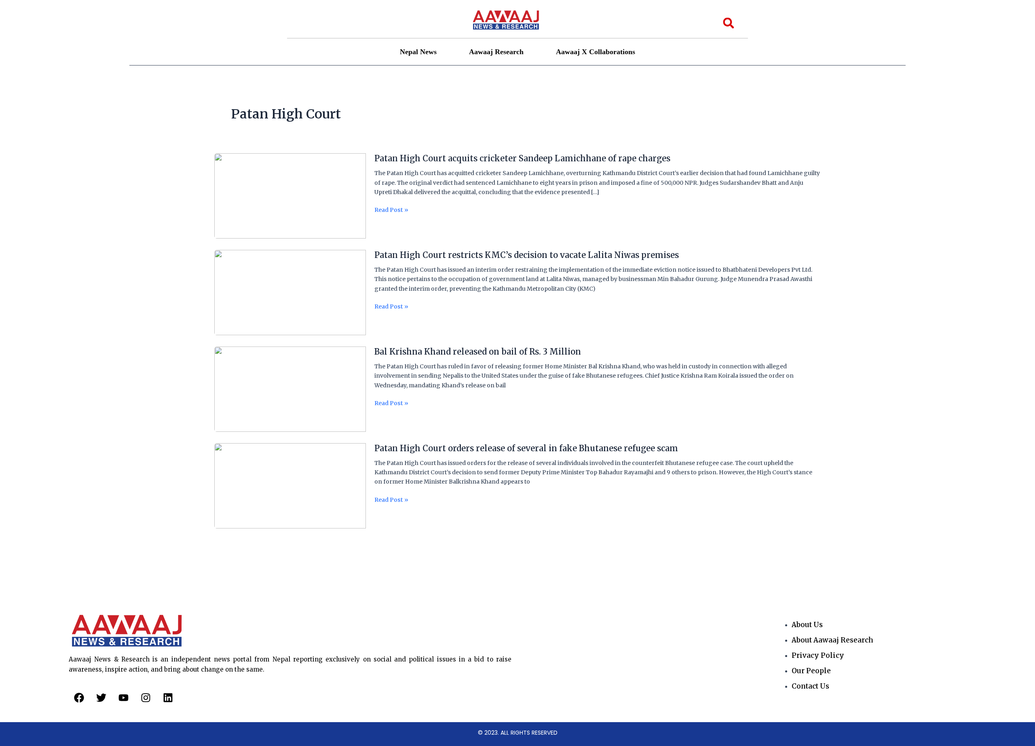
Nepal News (418, 52)
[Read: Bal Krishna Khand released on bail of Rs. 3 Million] (290, 389)
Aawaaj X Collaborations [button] (595, 52)
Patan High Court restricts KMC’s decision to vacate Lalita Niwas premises (526, 255)
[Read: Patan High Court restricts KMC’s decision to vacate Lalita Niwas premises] (290, 292)
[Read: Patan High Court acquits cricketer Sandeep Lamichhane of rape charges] (290, 195)
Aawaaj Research (496, 52)
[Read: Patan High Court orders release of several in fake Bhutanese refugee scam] (290, 485)
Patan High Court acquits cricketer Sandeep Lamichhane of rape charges (522, 158)
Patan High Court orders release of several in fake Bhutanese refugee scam (526, 448)
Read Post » (391, 210)
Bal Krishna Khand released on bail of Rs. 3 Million (477, 352)
